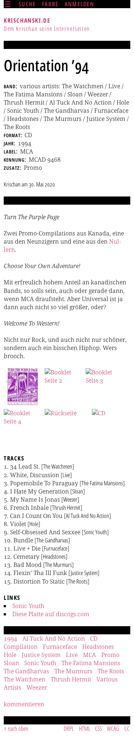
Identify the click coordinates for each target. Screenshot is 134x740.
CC (127, 728)
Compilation (21, 646)
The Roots (111, 671)
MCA (89, 655)
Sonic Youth (28, 606)
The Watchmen (24, 679)
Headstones (98, 646)
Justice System (41, 655)
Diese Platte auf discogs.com (50, 614)
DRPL (69, 728)
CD (94, 638)
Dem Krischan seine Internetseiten (47, 28)
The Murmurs (73, 671)
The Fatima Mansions (90, 663)
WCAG (113, 728)
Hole (10, 655)
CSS (98, 728)
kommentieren (24, 704)
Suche (27, 4)
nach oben (18, 728)
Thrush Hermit (71, 679)
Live (72, 655)
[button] (22, 386)
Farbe (50, 4)
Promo (110, 655)
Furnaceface (60, 646)
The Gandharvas (26, 671)
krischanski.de (27, 20)
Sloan (11, 663)
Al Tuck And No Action (53, 638)
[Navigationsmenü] (8, 4)
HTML (84, 728)
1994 (10, 638)
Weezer (36, 687)
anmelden (79, 4)
